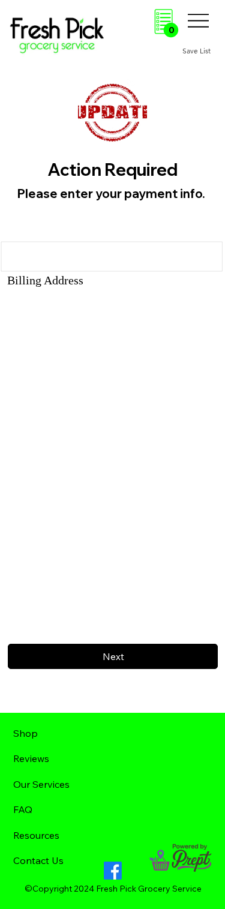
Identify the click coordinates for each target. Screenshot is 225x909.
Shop (25, 733)
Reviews (31, 758)
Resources (36, 835)
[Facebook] (113, 871)
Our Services (41, 784)
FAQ (22, 809)
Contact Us (38, 860)
